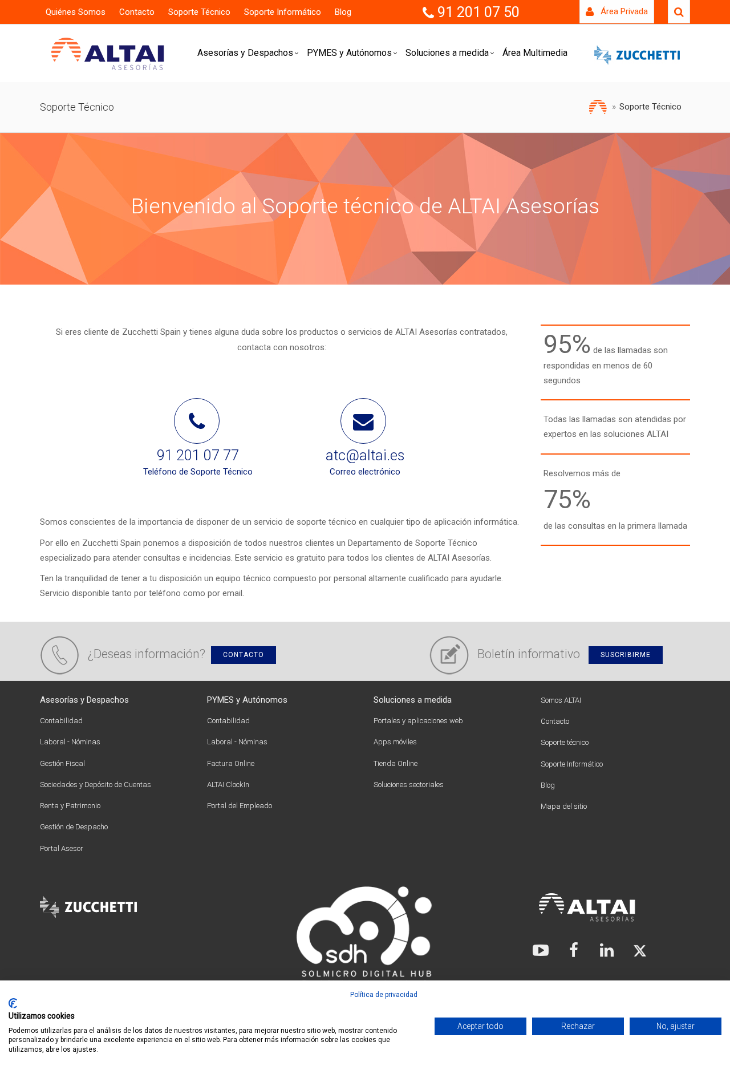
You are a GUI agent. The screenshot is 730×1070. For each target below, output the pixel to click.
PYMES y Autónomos (349, 52)
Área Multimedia (534, 52)
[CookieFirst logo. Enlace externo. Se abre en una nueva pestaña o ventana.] (13, 1003)
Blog (343, 12)
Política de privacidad (383, 995)
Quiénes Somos (76, 12)
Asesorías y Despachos (245, 52)
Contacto (137, 12)
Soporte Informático (282, 12)
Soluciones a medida (447, 52)
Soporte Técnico (199, 12)
